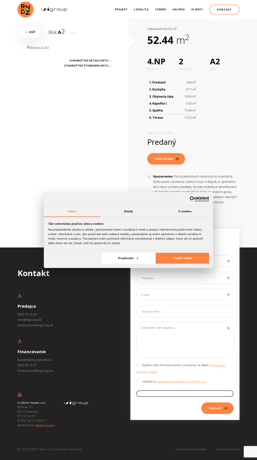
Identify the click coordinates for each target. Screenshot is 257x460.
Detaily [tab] (128, 211)
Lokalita (141, 9)
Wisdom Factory (45, 425)
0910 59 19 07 (27, 365)
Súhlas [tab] (72, 211)
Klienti (197, 9)
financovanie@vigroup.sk (35, 371)
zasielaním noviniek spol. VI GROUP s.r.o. (181, 381)
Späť (32, 32)
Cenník (160, 9)
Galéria (179, 9)
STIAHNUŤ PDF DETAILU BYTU (89, 60)
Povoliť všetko (182, 258)
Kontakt (224, 9)
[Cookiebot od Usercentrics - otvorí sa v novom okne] (192, 199)
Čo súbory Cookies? (227, 449)
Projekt (121, 9)
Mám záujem (164, 159)
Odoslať (215, 408)
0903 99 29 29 (27, 314)
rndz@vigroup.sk (29, 320)
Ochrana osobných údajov (191, 449)
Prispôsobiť (126, 258)
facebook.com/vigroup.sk (35, 325)
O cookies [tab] (185, 211)
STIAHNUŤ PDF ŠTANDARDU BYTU (86, 65)
